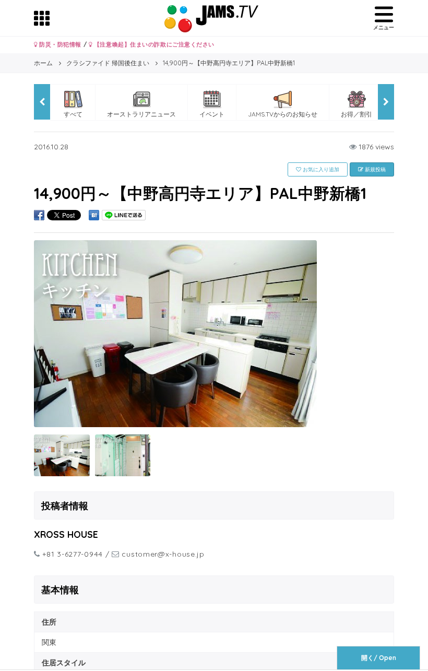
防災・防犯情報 (59, 44)
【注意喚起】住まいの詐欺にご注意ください (153, 44)
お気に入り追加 (320, 169)
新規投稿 (374, 169)
